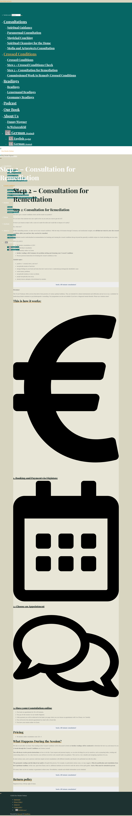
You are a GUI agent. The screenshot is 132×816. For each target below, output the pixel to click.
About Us (16, 805)
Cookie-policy (18, 807)
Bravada (19, 814)
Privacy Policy (18, 802)
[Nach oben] (0, 793)
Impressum (17, 799)
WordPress (27, 814)
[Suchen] (21, 15)
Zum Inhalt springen (5, 1)
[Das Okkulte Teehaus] (7, 151)
